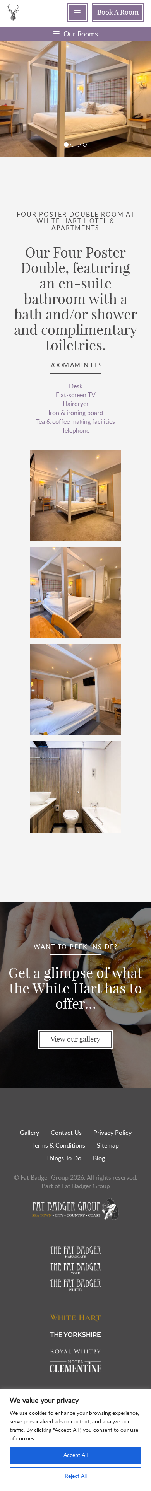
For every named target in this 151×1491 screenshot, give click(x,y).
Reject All (76, 1475)
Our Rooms (80, 33)
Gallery (29, 1132)
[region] (75, 1440)
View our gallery (75, 1039)
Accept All (75, 1455)
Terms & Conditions (58, 1145)
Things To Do (63, 1158)
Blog (99, 1158)
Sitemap (108, 1145)
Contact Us (66, 1132)
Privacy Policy (112, 1132)
